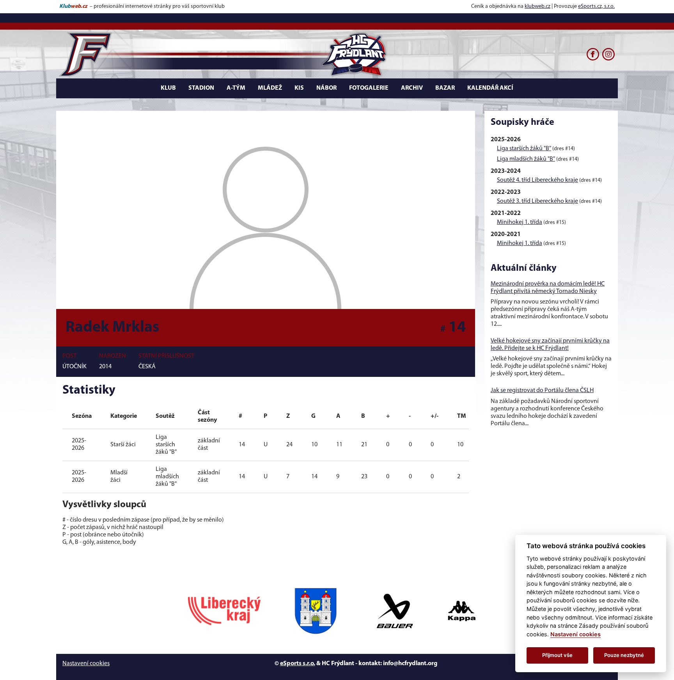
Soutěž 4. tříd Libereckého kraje (537, 180)
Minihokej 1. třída (519, 222)
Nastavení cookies (86, 663)
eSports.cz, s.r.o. (596, 6)
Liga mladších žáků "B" (526, 159)
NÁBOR (326, 88)
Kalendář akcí (490, 88)
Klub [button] (168, 88)
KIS (299, 88)
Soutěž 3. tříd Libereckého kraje (537, 201)
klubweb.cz (537, 6)
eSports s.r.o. (297, 663)
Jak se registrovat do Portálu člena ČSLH (542, 390)
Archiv (412, 88)
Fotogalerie (368, 88)
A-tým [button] (236, 88)
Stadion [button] (201, 88)
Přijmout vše (557, 655)
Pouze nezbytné (624, 655)
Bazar (445, 88)
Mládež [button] (270, 88)
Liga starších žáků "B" (524, 149)
